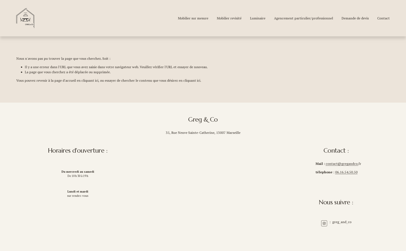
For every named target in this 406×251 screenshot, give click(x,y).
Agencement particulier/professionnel (303, 18)
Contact (383, 18)
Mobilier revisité (229, 18)
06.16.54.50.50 (346, 172)
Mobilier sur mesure (193, 18)
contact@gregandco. (342, 163)
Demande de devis (355, 18)
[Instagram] (324, 223)
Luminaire (257, 18)
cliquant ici (89, 80)
